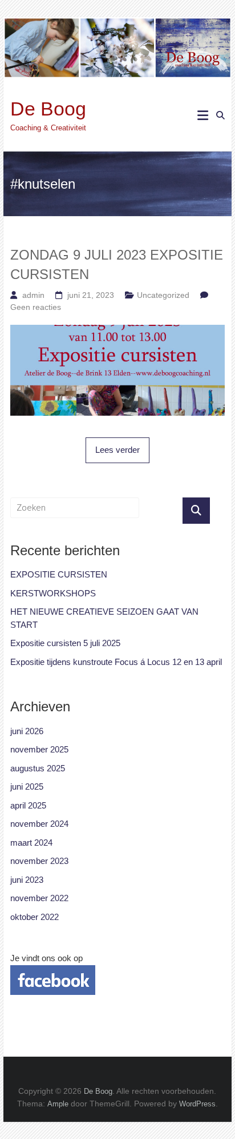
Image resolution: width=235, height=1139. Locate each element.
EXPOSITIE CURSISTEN (58, 574)
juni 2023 (26, 880)
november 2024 (39, 824)
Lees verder (117, 450)
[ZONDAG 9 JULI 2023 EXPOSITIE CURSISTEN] (117, 331)
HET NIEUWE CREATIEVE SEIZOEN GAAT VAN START (104, 618)
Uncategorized (163, 295)
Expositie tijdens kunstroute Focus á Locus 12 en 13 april (116, 662)
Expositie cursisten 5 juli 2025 (65, 643)
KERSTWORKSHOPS (53, 593)
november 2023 (39, 861)
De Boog (48, 109)
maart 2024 (31, 842)
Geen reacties (35, 307)
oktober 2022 (34, 917)
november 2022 (39, 898)
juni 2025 (26, 786)
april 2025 (28, 805)
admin (33, 295)
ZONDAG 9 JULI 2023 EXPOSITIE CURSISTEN (116, 264)
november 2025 (39, 749)
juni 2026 (26, 731)
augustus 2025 (37, 768)
